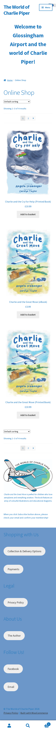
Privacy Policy (16, 602)
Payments (13, 569)
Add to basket (28, 214)
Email (11, 687)
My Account (9, 725)
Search (28, 725)
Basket (43, 723)
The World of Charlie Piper (17, 10)
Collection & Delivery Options (24, 551)
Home (10, 80)
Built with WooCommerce (34, 712)
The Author (14, 635)
